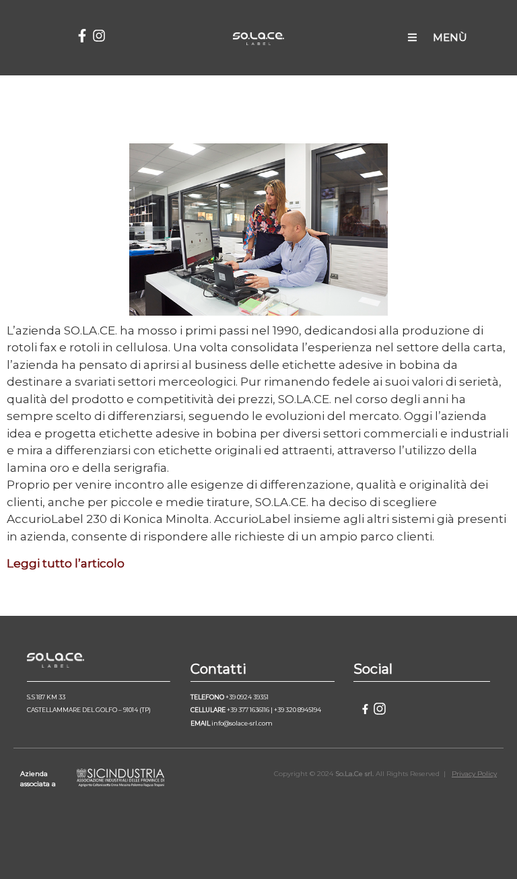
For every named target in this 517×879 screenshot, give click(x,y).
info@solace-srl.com (242, 723)
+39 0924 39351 (247, 697)
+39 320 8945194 (297, 709)
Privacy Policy (474, 773)
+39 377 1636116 (248, 709)
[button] (412, 38)
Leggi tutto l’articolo (66, 563)
